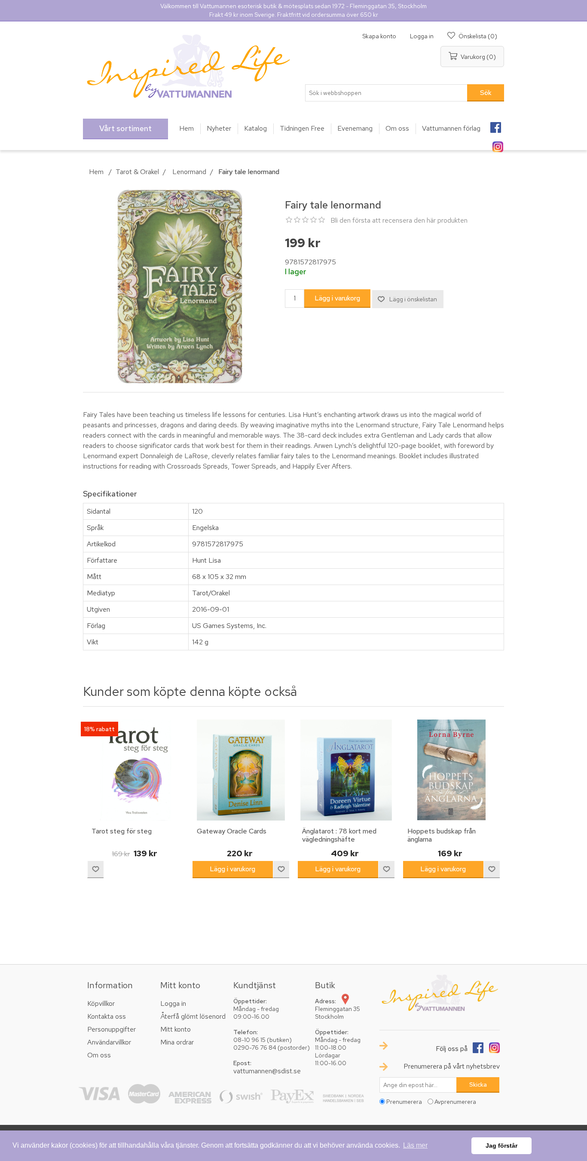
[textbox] (386, 92)
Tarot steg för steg (122, 831)
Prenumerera (404, 1102)
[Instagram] (497, 144)
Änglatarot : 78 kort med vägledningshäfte (339, 835)
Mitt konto (175, 1029)
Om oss (99, 1055)
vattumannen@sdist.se (267, 1070)
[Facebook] (495, 125)
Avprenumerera (455, 1102)
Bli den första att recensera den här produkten (399, 220)
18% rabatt (99, 729)
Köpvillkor (101, 1003)
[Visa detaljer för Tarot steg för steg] (135, 770)
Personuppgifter (111, 1029)
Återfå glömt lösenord (193, 1016)
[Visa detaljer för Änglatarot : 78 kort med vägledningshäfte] (346, 770)
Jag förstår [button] (501, 1145)
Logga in (422, 36)
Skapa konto (379, 36)
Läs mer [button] (415, 1145)
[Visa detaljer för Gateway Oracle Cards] (240, 770)
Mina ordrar (177, 1042)
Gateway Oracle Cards (231, 831)
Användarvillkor (109, 1042)
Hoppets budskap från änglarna (441, 835)
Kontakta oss (106, 1016)
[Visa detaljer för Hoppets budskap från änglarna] (451, 770)
